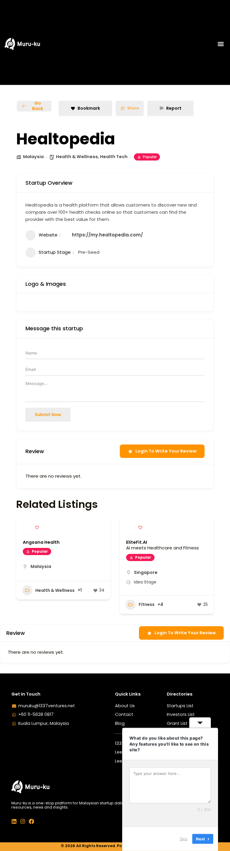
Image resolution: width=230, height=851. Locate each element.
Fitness (147, 604)
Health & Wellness (77, 157)
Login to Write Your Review (165, 451)
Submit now (48, 415)
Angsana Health (41, 542)
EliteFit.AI (136, 542)
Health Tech (114, 157)
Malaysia (33, 157)
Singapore (146, 572)
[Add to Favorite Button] (37, 527)
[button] (221, 44)
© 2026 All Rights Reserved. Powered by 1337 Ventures (115, 845)
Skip (183, 838)
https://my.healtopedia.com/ (107, 235)
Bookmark (89, 108)
